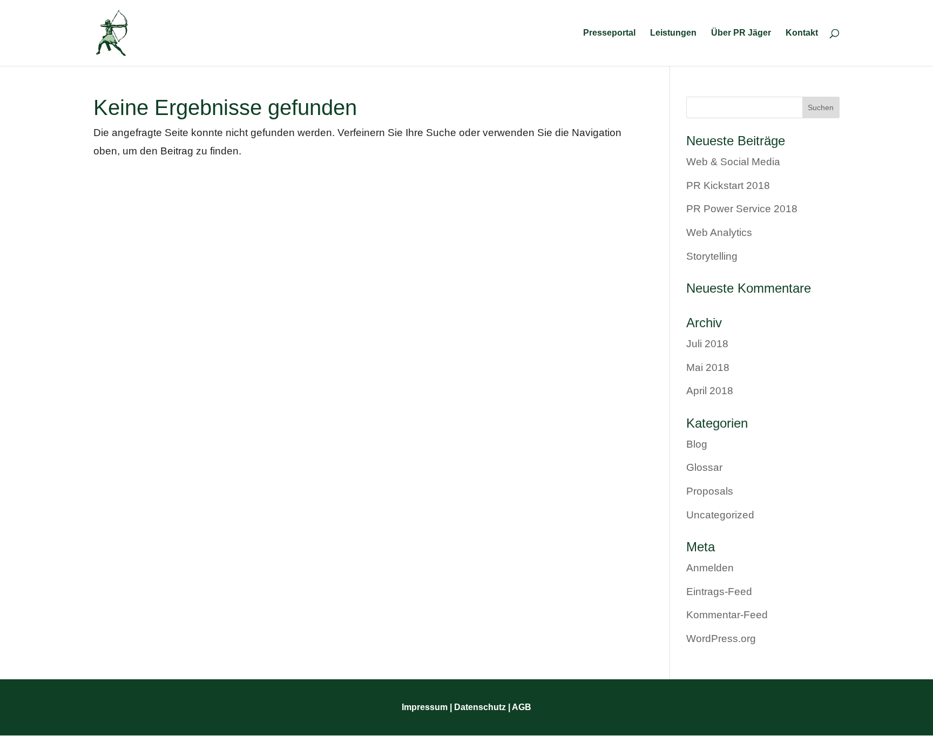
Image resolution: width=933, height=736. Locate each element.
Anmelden (710, 567)
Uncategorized (720, 515)
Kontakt (802, 33)
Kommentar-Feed (727, 614)
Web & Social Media (733, 161)
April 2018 (709, 390)
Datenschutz (479, 707)
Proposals (709, 491)
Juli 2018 (707, 343)
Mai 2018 (707, 367)
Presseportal (609, 33)
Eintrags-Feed (719, 591)
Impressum (425, 707)
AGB (521, 707)
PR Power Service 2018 (741, 208)
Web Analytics (719, 232)
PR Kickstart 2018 (728, 185)
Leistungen (673, 33)
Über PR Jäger (741, 33)
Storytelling (712, 256)
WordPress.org (721, 638)
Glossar (704, 467)
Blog (696, 444)
